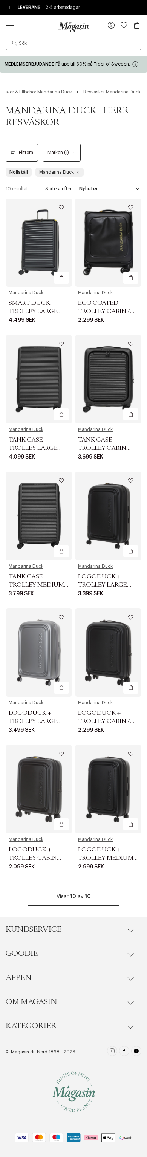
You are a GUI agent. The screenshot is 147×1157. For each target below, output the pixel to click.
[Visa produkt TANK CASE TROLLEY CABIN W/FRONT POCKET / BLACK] (108, 379)
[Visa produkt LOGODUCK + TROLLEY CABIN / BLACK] (108, 652)
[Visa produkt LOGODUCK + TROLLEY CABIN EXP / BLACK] (39, 789)
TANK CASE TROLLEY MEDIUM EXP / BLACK (36, 584)
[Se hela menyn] (10, 25)
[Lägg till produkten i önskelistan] (61, 208)
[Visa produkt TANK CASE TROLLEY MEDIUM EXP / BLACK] (39, 516)
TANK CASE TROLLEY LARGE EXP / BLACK (33, 448)
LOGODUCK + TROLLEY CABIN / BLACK (104, 721)
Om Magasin (31, 1002)
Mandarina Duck (26, 292)
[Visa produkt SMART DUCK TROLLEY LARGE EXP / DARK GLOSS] (39, 243)
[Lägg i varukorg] (61, 278)
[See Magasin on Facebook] (124, 1052)
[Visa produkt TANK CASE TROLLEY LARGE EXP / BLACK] (39, 379)
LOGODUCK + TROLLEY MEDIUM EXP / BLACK (105, 858)
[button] (111, 26)
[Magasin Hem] (73, 26)
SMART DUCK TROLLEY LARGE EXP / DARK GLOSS (36, 311)
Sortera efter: (59, 188)
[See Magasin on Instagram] (112, 1052)
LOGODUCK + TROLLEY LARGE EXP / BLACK (102, 584)
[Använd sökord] (14, 43)
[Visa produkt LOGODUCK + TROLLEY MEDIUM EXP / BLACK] (108, 789)
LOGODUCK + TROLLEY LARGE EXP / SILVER (33, 721)
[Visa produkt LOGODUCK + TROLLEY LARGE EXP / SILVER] (39, 652)
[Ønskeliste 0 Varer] (124, 25)
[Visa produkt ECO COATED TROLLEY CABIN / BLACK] (108, 243)
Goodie (22, 953)
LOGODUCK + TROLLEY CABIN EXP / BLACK (33, 858)
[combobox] (73, 43)
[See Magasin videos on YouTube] (136, 1052)
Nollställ (18, 172)
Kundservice (33, 929)
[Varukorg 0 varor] (136, 25)
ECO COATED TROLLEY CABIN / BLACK (104, 311)
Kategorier (31, 1026)
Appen (18, 977)
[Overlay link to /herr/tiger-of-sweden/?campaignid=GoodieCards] (73, 64)
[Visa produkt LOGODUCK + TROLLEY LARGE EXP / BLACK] (108, 516)
